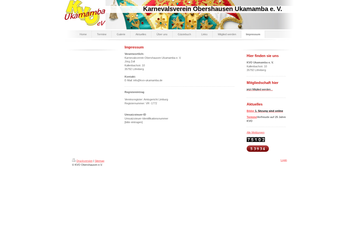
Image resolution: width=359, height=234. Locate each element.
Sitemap (99, 160)
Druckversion (84, 160)
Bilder (265, 110)
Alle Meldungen (255, 132)
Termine (252, 117)
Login (284, 160)
